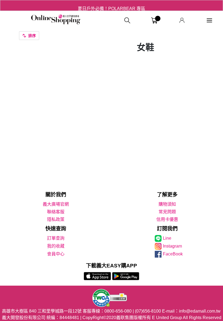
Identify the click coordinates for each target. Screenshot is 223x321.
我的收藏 (55, 246)
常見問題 (167, 211)
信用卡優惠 (167, 219)
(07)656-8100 (148, 311)
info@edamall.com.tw (200, 311)
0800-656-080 (118, 311)
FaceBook (173, 254)
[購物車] (154, 20)
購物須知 (167, 204)
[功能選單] (209, 20)
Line (167, 238)
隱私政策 (55, 219)
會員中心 (55, 254)
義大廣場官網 (56, 204)
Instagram (172, 246)
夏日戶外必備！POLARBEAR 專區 (111, 5)
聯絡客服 (55, 211)
